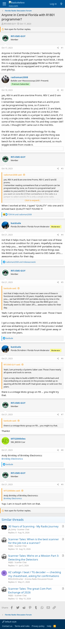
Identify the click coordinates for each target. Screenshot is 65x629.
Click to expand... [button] (33, 200)
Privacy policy (38, 626)
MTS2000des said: (12, 490)
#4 (62, 234)
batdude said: (10, 288)
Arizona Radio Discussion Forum (39, 579)
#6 (62, 358)
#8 (62, 450)
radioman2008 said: (13, 174)
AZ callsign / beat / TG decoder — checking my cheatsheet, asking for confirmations (34, 574)
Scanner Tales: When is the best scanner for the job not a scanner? (33, 541)
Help (49, 626)
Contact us (7, 626)
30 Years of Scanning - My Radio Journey (33, 526)
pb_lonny (12, 529)
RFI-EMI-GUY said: (12, 364)
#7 (62, 414)
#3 (62, 168)
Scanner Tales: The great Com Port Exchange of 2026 (29, 590)
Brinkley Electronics (12, 458)
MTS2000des (18, 438)
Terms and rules (22, 626)
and (20, 214)
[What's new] (61, 4)
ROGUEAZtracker (15, 579)
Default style (10, 621)
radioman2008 (19, 77)
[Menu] (4, 4)
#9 (62, 484)
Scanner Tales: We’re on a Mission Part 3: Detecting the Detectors (33, 557)
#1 (62, 47)
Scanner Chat (23, 529)
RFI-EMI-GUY (10, 23)
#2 (62, 90)
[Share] (58, 48)
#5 (62, 282)
